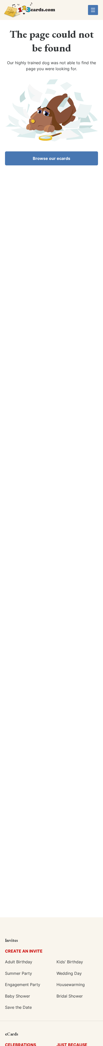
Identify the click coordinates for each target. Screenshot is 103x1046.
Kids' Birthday (69, 961)
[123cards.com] (29, 11)
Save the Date (18, 1007)
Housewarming (70, 984)
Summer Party (18, 973)
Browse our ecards (51, 158)
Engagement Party (22, 984)
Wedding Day (69, 973)
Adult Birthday (18, 961)
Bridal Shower (69, 996)
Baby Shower (17, 996)
